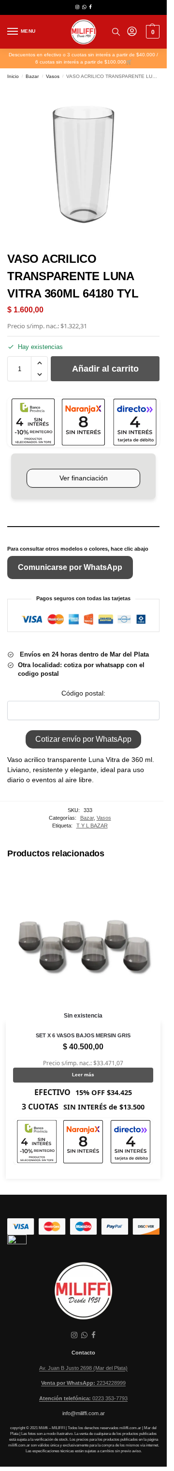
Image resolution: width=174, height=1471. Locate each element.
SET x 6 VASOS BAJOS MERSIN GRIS (83, 1035)
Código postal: (83, 693)
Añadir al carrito (105, 369)
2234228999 (83, 1383)
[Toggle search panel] (116, 32)
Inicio (13, 76)
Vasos (52, 76)
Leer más (83, 1074)
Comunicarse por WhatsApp (70, 567)
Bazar (32, 76)
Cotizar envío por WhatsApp (83, 739)
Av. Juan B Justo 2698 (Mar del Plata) (83, 1368)
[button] (152, 32)
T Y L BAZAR (92, 825)
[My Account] (132, 32)
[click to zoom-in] (83, 164)
